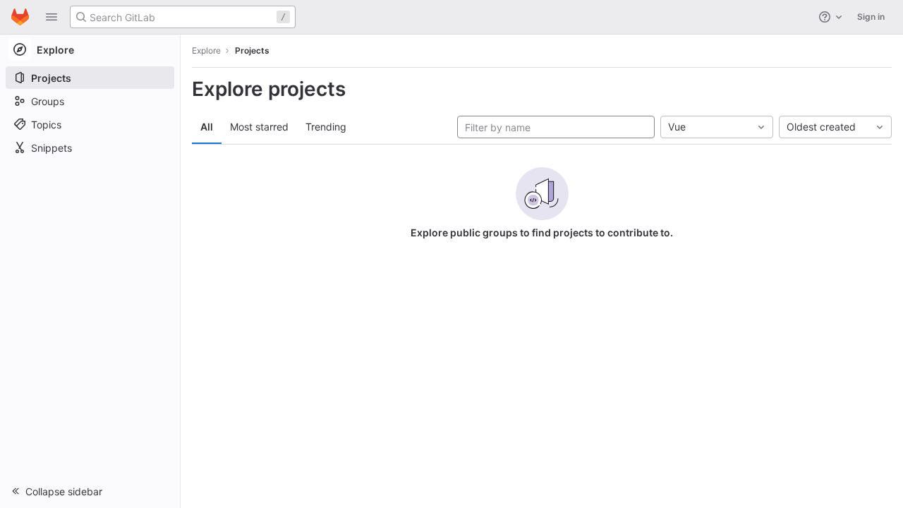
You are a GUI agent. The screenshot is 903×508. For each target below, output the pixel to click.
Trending (325, 127)
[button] (51, 17)
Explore (206, 50)
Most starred (259, 127)
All (206, 127)
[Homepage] (20, 17)
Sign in (871, 16)
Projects (252, 50)
